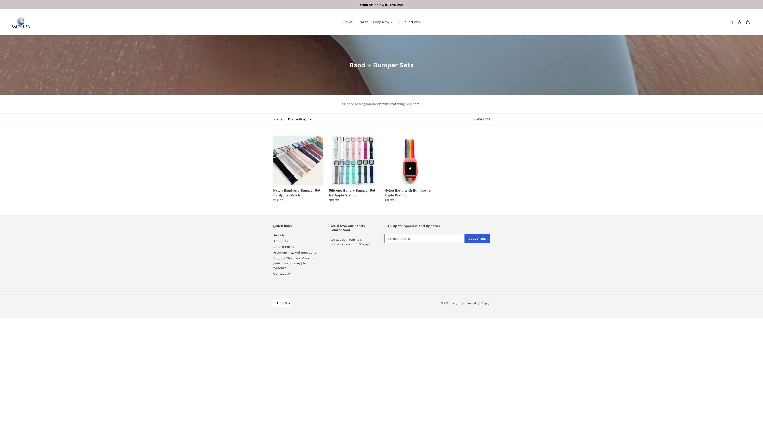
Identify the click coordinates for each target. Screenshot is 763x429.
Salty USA (458, 303)
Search (278, 235)
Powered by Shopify (477, 303)
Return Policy (283, 247)
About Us (280, 241)
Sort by (278, 119)
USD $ (282, 303)
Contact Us (282, 273)
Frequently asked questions (294, 252)
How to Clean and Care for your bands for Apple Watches (294, 263)
